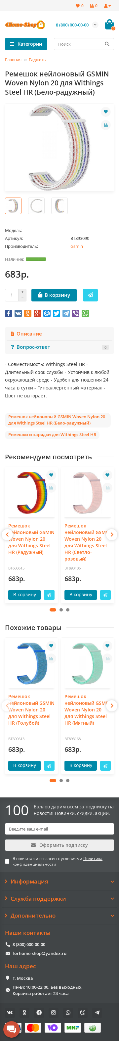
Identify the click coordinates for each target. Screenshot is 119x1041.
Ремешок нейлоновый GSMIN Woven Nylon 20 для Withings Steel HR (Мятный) (87, 709)
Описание (29, 333)
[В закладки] (106, 112)
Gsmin (76, 246)
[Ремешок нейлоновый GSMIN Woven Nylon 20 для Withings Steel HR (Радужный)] (31, 493)
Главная (13, 60)
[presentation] (7, 534)
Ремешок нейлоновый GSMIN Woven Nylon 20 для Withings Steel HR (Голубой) (31, 709)
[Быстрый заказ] (90, 295)
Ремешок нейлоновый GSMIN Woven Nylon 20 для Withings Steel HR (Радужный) (31, 538)
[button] (53, 609)
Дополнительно (33, 916)
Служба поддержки (38, 899)
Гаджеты (38, 60)
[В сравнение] (106, 125)
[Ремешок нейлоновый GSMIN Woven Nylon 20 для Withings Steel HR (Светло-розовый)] (87, 493)
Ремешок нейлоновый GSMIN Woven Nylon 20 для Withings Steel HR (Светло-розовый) (87, 542)
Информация (29, 881)
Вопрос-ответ (61, 346)
